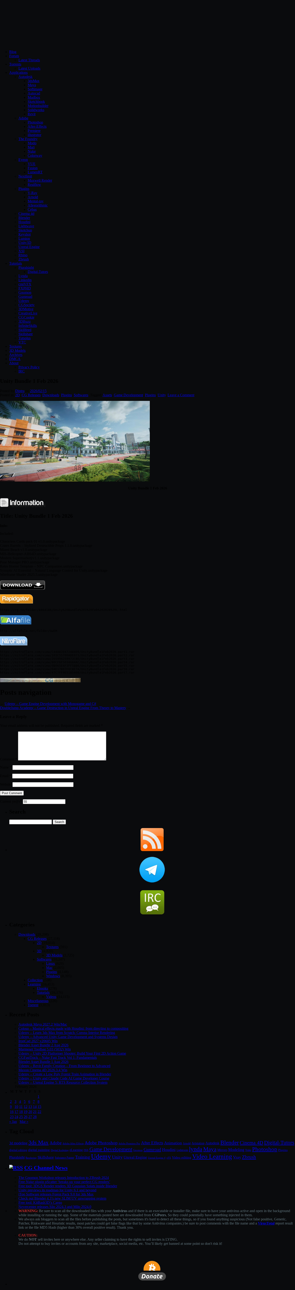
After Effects (152, 1142)
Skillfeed (24, 330)
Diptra (19, 391)
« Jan (13, 1122)
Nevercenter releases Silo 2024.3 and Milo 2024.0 (54, 1207)
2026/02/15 (38, 391)
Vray (237, 1157)
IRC (21, 371)
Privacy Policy (29, 367)
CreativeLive (27, 313)
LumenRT (35, 172)
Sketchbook (36, 102)
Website (6, 784)
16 (12, 1112)
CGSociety (26, 305)
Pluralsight (26, 267)
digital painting (39, 1150)
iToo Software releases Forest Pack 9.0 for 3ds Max (56, 1194)
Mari (31, 147)
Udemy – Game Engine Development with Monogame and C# (50, 704)
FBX (86, 1150)
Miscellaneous (38, 1001)
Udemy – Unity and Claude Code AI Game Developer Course (63, 1078)
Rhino (22, 255)
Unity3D (24, 243)
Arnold (33, 197)
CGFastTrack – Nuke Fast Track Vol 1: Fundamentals (57, 1057)
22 (39, 1112)
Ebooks (42, 988)
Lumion (24, 238)
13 (30, 1107)
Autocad (34, 93)
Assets (107, 395)
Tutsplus (24, 338)
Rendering (31, 1158)
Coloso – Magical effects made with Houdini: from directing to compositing (73, 1028)
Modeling (236, 1149)
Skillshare (25, 334)
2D (17, 395)
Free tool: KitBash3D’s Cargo (40, 1202)
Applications (18, 72)
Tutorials (15, 263)
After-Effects (37, 126)
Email (5, 776)
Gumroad (25, 297)
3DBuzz (24, 321)
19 (25, 1112)
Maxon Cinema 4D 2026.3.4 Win (42, 1070)
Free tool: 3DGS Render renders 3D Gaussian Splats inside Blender (67, 1186)
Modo (32, 143)
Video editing (181, 1157)
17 (16, 1112)
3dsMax (33, 81)
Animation (173, 1143)
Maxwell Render (40, 180)
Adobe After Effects (73, 1143)
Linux (50, 963)
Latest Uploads (29, 68)
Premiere (34, 131)
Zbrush (23, 259)
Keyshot (24, 234)
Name (6, 767)
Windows (53, 976)
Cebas (32, 209)
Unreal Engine (29, 247)
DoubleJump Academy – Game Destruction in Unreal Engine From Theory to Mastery (63, 708)
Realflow (34, 184)
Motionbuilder (38, 106)
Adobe (23, 118)
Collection (35, 980)
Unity (162, 395)
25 (21, 1117)
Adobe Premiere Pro (129, 1143)
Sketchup (25, 230)
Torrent (33, 1005)
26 (25, 1117)
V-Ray (32, 193)
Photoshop (35, 122)
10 (16, 1107)
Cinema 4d (26, 214)
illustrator (34, 135)
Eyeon (23, 160)
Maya (32, 85)
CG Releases (31, 395)
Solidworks (36, 110)
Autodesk (25, 77)
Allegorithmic (38, 205)
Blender (24, 218)
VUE (31, 164)
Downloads (50, 395)
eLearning (76, 1150)
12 (25, 1107)
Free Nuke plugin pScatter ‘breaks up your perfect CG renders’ (64, 1182)
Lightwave (26, 226)
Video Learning (212, 1156)
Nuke (32, 151)
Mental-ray (36, 201)
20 (30, 1112)
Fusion (33, 168)
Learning (34, 984)
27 (30, 1117)
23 (12, 1117)
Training (82, 1157)
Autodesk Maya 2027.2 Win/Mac (42, 1024)
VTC (22, 342)
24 (16, 1117)
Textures (15, 346)
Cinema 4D (251, 1142)
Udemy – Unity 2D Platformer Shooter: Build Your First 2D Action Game (72, 1053)
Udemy (23, 301)
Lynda (23, 276)
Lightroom (182, 1150)
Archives (15, 355)
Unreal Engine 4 (156, 1157)
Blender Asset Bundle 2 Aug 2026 (43, 1045)
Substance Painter (64, 1157)
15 (39, 1107)
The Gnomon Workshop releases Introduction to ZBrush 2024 (63, 1178)
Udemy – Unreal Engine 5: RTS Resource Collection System (62, 1082)
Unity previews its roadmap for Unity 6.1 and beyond (57, 1190)
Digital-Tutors (38, 272)
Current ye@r (11, 801)
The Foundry (28, 139)
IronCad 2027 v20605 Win (38, 1041)
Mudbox (34, 97)
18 (21, 1112)
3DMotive (25, 309)
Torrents (15, 64)
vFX (168, 1157)
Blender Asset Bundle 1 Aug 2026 (43, 1062)
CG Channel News (46, 1168)
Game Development (128, 395)
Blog (12, 52)
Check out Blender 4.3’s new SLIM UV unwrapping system (62, 1198)
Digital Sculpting (60, 1150)
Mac (49, 968)
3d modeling (18, 1143)
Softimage (35, 89)
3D (39, 951)
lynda (195, 1149)
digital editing (18, 1150)
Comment (8, 759)
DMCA (15, 359)
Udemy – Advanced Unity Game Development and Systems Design (68, 1037)
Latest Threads (29, 60)
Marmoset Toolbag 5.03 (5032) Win (44, 1049)
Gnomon (24, 292)
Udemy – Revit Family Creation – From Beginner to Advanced (64, 1066)
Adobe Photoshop (101, 1142)
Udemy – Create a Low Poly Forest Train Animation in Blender (64, 1074)
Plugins (23, 189)
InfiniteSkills (27, 326)
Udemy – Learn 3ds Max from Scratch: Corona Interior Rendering (66, 1033)
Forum (14, 56)
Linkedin (25, 280)
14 (35, 1107)
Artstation (198, 1143)
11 (21, 1107)
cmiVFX (24, 284)
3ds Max (38, 1142)
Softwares (81, 395)
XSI (21, 251)
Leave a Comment (181, 395)
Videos (51, 997)
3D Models (17, 350)
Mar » (24, 1122)
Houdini (24, 222)
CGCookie (26, 317)
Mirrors (222, 1150)
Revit (31, 114)
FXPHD (24, 288)
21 (35, 1112)
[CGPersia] (40, 681)
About (13, 363)
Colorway (35, 155)
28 (35, 1117)
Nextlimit (25, 176)
